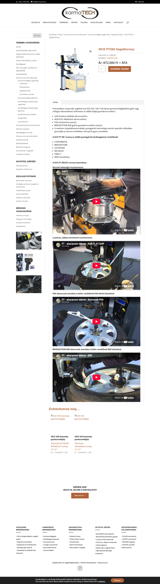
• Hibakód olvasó (75, 536)
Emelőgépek (21, 64)
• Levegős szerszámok (50, 545)
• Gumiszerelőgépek (49, 536)
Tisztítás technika (23, 154)
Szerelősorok (23, 122)
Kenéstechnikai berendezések (28, 125)
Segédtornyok (25, 91)
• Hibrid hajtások (101, 545)
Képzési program (22, 129)
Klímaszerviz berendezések (26, 136)
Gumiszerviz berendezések (26, 78)
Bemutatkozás (49, 22)
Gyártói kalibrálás (22, 194)
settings (102, 581)
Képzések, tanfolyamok (24, 169)
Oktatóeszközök (21, 166)
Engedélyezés (20, 226)
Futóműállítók (21, 74)
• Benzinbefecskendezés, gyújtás (106, 537)
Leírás (55, 102)
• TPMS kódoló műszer (76, 539)
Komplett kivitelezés (23, 223)
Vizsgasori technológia (24, 219)
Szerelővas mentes (27, 94)
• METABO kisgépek (128, 542)
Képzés (74, 22)
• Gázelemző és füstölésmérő (26, 545)
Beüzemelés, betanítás (24, 180)
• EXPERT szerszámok (128, 539)
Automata (23, 83)
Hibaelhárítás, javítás (23, 190)
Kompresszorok (22, 140)
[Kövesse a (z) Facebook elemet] (80, 568)
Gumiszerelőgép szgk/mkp (28, 81)
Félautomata (24, 87)
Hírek (108, 22)
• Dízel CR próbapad (75, 545)
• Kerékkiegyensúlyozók (50, 539)
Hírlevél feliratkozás (88, 563)
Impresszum (103, 563)
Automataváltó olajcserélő (26, 50)
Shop (60, 34)
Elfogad (117, 580)
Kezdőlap (35, 22)
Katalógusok (97, 22)
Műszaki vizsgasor (23, 147)
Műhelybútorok (22, 143)
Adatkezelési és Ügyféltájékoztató (65, 563)
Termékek (63, 22)
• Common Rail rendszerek (104, 539)
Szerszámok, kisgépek (24, 151)
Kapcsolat (118, 22)
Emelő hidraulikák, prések (26, 60)
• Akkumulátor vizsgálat (77, 547)
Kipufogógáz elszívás (24, 132)
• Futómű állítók (48, 550)
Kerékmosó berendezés (27, 114)
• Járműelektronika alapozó (104, 534)
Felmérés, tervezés (22, 215)
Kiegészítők (22, 118)
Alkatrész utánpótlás (23, 198)
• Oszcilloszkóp (74, 542)
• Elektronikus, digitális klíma (105, 548)
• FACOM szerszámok (128, 536)
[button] (90, 51)
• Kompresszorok (48, 542)
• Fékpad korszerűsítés (24, 542)
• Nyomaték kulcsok (49, 547)
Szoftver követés (22, 201)
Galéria (84, 22)
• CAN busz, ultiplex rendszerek (106, 542)
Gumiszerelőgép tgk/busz (28, 98)
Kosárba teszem (119, 68)
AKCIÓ (18, 47)
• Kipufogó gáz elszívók (24, 547)
